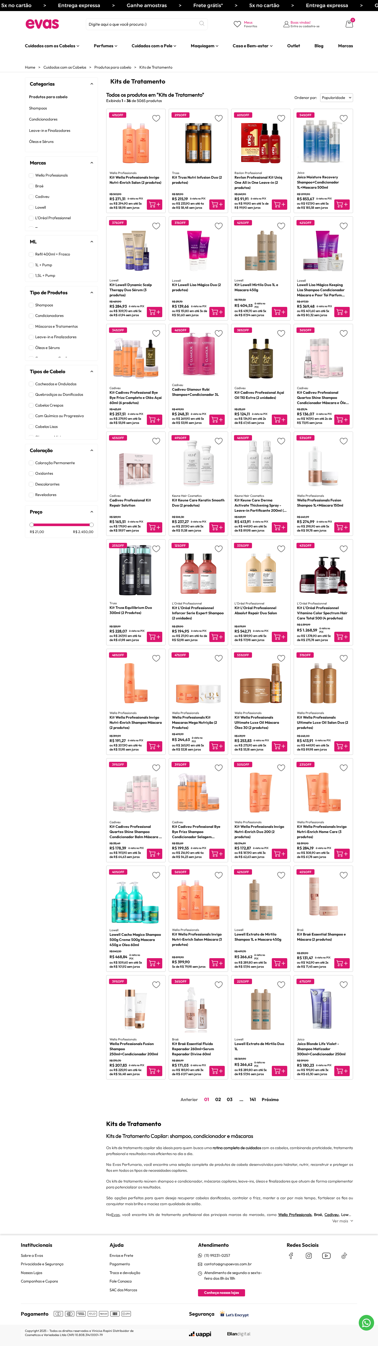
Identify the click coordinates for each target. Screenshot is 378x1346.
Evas (115, 1214)
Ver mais (340, 1220)
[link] (50, 45)
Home (30, 67)
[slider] (31, 525)
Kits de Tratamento (155, 67)
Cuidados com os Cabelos (64, 67)
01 (206, 1099)
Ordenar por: (305, 97)
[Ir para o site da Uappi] (200, 1334)
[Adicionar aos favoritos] (156, 118)
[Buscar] (202, 23)
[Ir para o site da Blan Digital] (238, 1334)
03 (229, 1099)
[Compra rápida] (154, 204)
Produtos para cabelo (112, 67)
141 (253, 1099)
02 (218, 1099)
